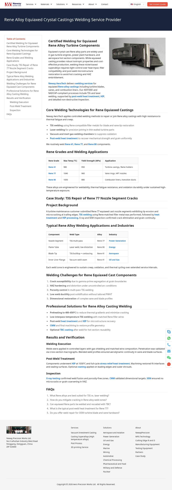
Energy (106, 444)
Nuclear (106, 471)
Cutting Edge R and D (145, 440)
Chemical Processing (112, 460)
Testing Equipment (144, 448)
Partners (139, 452)
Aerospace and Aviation (113, 432)
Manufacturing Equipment (147, 444)
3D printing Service (79, 447)
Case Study (140, 456)
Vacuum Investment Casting (83, 432)
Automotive (108, 456)
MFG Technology (142, 436)
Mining (106, 452)
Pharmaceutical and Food (114, 464)
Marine (106, 448)
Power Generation (111, 436)
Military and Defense (112, 467)
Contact (104, 4)
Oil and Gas (108, 440)
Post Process (76, 443)
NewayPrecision (142, 432)
